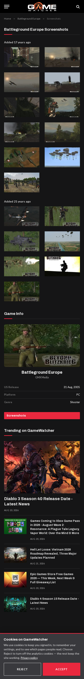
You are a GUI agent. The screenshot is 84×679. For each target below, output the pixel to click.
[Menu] (6, 6)
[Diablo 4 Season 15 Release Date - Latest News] (15, 604)
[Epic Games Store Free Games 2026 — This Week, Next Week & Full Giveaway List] (15, 579)
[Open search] (77, 6)
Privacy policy (29, 657)
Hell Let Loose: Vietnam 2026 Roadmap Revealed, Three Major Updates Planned (53, 553)
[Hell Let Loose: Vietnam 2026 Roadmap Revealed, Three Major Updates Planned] (15, 555)
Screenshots (16, 415)
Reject (22, 669)
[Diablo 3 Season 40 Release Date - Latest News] (42, 467)
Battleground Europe (42, 372)
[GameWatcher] (42, 6)
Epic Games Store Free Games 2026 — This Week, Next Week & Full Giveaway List (52, 578)
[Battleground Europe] (42, 345)
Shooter (75, 402)
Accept (61, 669)
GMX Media (42, 377)
